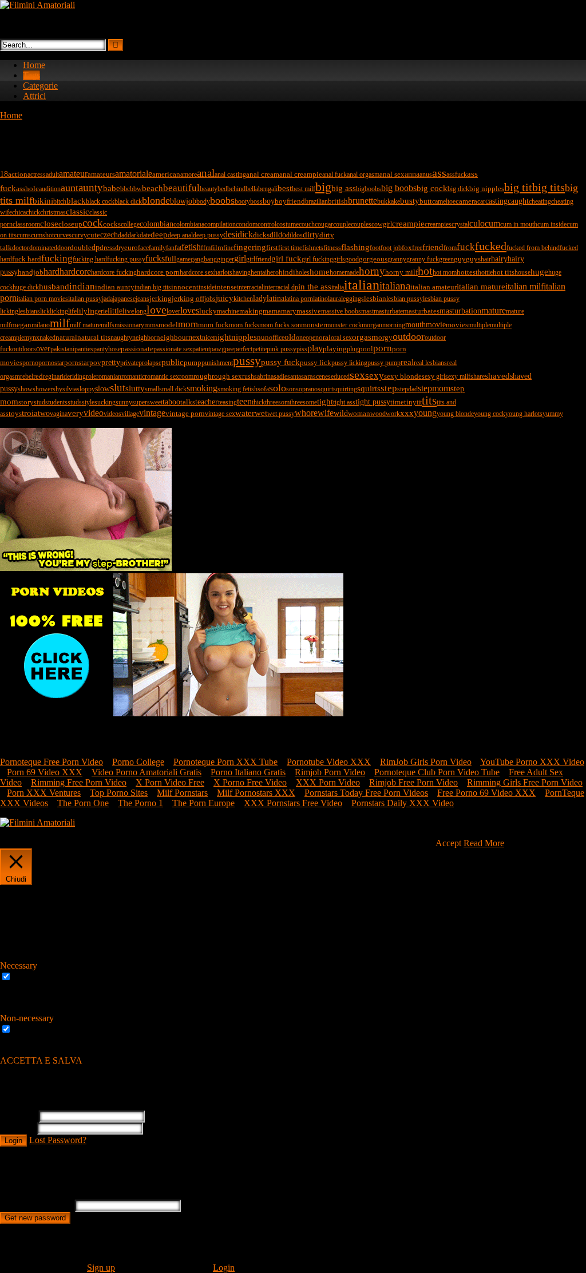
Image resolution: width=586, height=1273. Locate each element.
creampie (408, 223)
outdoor (409, 336)
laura (334, 299)
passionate (137, 348)
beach (152, 188)
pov (95, 362)
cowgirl (381, 224)
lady (260, 298)
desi (230, 234)
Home (34, 65)
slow (102, 388)
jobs (210, 299)
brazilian (316, 201)
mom (188, 324)
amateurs (101, 174)
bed (222, 189)
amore (188, 174)
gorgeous (373, 259)
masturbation (460, 310)
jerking (160, 298)
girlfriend (258, 259)
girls (339, 259)
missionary (129, 325)
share (477, 376)
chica (19, 212)
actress (36, 174)
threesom (277, 402)
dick (245, 234)
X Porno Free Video (250, 782)
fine (228, 248)
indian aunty (114, 287)
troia (30, 413)
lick (45, 311)
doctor (20, 248)
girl (240, 258)
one (301, 338)
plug (353, 349)
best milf (303, 189)
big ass (343, 188)
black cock (100, 201)
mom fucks (244, 325)
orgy (385, 337)
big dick (458, 189)
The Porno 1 (140, 803)
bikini (43, 200)
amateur (73, 174)
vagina (59, 414)
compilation (220, 224)
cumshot (42, 235)
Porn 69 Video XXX (44, 772)
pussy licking (349, 363)
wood (378, 414)
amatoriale (133, 174)
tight (325, 401)
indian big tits (152, 287)
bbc (125, 189)
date (145, 235)
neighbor (144, 338)
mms (151, 324)
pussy (247, 361)
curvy (79, 235)
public (172, 362)
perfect (243, 349)
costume (287, 224)
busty (409, 200)
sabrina (264, 376)
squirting (345, 389)
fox (407, 247)
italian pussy (85, 299)
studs (75, 402)
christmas (53, 212)
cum (492, 223)
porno (30, 363)
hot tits (503, 272)
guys (473, 259)
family (157, 248)
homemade (344, 272)
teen (244, 401)
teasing (227, 402)
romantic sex (162, 376)
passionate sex (172, 349)
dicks (261, 235)
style (88, 402)
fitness (332, 248)
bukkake (388, 201)
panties (83, 349)
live (128, 311)
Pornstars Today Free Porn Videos (366, 793)
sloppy (86, 389)
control (267, 224)
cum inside (552, 224)
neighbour (172, 337)
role (91, 376)
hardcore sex (197, 272)
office (276, 338)
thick (258, 402)
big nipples (486, 188)
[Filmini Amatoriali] (37, 5)
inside (207, 287)
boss (256, 201)
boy (269, 200)
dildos (294, 235)
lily (82, 311)
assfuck (456, 174)
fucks (155, 258)
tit (419, 402)
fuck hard (26, 259)
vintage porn (185, 413)
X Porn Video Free (170, 782)
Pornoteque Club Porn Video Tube (437, 772)
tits (429, 400)
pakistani (62, 349)
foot (375, 248)
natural (66, 337)
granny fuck (422, 259)
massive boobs (341, 311)
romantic (133, 376)
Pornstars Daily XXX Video (402, 803)
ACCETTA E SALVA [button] (41, 1060)
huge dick (26, 287)
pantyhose (107, 349)
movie (436, 324)
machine (228, 311)
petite (259, 349)
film (217, 247)
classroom (26, 224)
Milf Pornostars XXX (256, 793)
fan (170, 248)
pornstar (76, 362)
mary (288, 311)
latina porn (298, 299)
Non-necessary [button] (27, 1018)
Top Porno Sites (119, 793)
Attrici (34, 96)
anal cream (262, 174)
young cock (489, 414)
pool (366, 348)
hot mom (445, 272)
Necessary (32, 977)
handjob (30, 272)
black (76, 200)
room (186, 376)
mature (493, 310)
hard (51, 271)
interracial (250, 287)
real (407, 362)
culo (477, 223)
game (183, 259)
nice (207, 338)
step (389, 388)
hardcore (75, 271)
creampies (438, 224)
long (140, 311)
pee (229, 349)
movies (457, 324)
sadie (280, 376)
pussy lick (315, 362)
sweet (155, 402)
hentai (259, 272)
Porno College (138, 762)
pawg (217, 349)
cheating (540, 201)
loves (189, 310)
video (94, 413)
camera (466, 201)
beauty (208, 189)
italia (337, 287)
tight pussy (372, 401)
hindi (287, 272)
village (130, 414)
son (291, 389)
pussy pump (384, 363)
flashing (355, 247)
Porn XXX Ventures (44, 793)
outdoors (24, 349)
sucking (105, 402)
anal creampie (300, 174)
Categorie (40, 85)
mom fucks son (280, 325)
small (152, 389)
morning (393, 325)
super (139, 402)
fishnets (312, 248)
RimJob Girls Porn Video (426, 762)
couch (307, 224)
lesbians (29, 311)
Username (18, 1116)
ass (439, 172)
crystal (460, 224)
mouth (415, 324)
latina (275, 298)
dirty (311, 234)
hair (486, 259)
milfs (107, 325)
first (272, 247)
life (72, 311)
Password (17, 1128)
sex (357, 374)
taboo (171, 401)
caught (518, 200)
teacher (206, 401)
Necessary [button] (18, 965)
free (417, 248)
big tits (548, 187)
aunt (69, 187)
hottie (485, 272)
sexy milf (457, 376)
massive (308, 311)
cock (92, 223)
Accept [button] (448, 843)
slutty (135, 388)
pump (192, 362)
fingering (249, 247)
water (245, 413)
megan (21, 324)
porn (382, 348)
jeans (142, 299)
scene (320, 376)
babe (111, 188)
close (49, 223)
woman (359, 413)
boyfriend (290, 201)
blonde (156, 200)
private (129, 363)
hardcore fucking (114, 272)
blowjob (183, 200)
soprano (307, 389)
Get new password (35, 1217)
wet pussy (281, 414)
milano (40, 325)
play (315, 348)
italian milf (524, 286)
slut (117, 388)
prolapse (149, 363)
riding (78, 376)
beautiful (181, 188)
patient (201, 349)
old (290, 337)
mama (272, 311)
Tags (31, 75)
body (203, 201)
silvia (69, 389)
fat (178, 248)
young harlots (524, 414)
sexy (374, 375)
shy (57, 389)
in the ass (314, 286)
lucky (208, 311)
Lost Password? (57, 1140)
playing (335, 348)
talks (187, 402)
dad (123, 235)
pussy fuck (280, 362)
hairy (499, 258)
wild (341, 413)
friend (433, 247)
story (26, 402)
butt (425, 201)
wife (326, 412)
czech (109, 234)
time (397, 402)
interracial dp (280, 287)
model (168, 324)
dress (107, 247)
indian (82, 286)
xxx (407, 413)
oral (325, 337)
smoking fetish (237, 389)
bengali (268, 189)
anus (425, 174)
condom (247, 224)
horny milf (401, 272)
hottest (467, 272)
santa (294, 376)
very (76, 413)
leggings (352, 299)
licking (59, 311)
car (481, 201)
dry (119, 248)
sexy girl (433, 376)
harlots (223, 272)
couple (342, 224)
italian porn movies (42, 299)
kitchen (243, 299)
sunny (124, 402)
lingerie (98, 311)
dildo (278, 234)
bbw (136, 189)
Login (13, 1140)
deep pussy (208, 235)
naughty (121, 338)
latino (320, 299)
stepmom (434, 388)
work (393, 414)
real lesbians (430, 363)
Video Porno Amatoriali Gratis (146, 772)
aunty (90, 187)
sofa (263, 389)
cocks (112, 224)
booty (242, 201)
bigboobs (368, 189)
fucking (57, 258)
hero (273, 272)
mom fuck (213, 324)
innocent (185, 287)
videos (112, 414)
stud (39, 402)
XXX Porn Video (328, 782)
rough (202, 376)
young (425, 413)
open (312, 338)
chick (33, 212)
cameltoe (444, 201)
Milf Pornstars (182, 793)
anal (206, 173)
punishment (217, 363)
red (38, 376)
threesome (303, 402)
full (170, 258)
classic (77, 211)
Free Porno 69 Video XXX (486, 793)
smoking (202, 388)
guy (460, 259)
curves (63, 235)
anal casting (230, 174)
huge (539, 271)
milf (60, 323)
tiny (410, 402)
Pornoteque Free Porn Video (51, 762)
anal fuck (334, 174)
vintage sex (220, 414)
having (241, 272)
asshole (27, 188)
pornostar (51, 363)
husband (54, 286)
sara (307, 376)
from (450, 248)
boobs (222, 200)
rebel (26, 376)
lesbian (375, 298)
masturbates (421, 311)
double (81, 247)
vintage (152, 413)
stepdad (407, 389)
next (195, 337)
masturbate (388, 311)
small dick (173, 389)
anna (412, 174)
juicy (224, 298)
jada (107, 299)
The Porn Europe (203, 803)
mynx (31, 338)
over (43, 348)
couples (361, 224)
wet (261, 413)
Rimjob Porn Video (330, 772)
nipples (244, 337)
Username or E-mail (36, 1205)
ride (65, 376)
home (320, 271)
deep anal (180, 235)
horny (372, 271)
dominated (43, 248)
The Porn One (83, 803)
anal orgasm (363, 174)
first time (290, 248)
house (522, 272)
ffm (206, 248)
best (285, 188)
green (446, 259)
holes (302, 272)
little (115, 310)
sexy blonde (403, 376)
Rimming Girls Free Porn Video (525, 782)
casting (496, 200)
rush (248, 376)
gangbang (204, 259)
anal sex (392, 174)
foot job (391, 248)
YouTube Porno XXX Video (532, 762)
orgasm (365, 337)
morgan (372, 325)
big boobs (399, 188)
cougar (324, 224)
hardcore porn (158, 272)
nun (263, 337)
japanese (124, 299)
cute (93, 235)
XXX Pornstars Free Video (293, 803)
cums (24, 235)
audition (50, 189)
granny (396, 259)
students (56, 402)
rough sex (227, 376)
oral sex (341, 338)
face (143, 248)
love (156, 309)
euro (131, 247)
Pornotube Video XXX (329, 762)
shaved (497, 375)
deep (159, 234)
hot (425, 270)
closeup (70, 224)
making (251, 311)
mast (367, 311)
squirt (325, 389)
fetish (191, 246)
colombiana (188, 224)
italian (361, 284)
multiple (479, 325)
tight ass (344, 402)
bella (252, 189)
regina (51, 376)
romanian (108, 376)
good (352, 259)
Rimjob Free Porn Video (413, 782)
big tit (518, 187)
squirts (369, 388)
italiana (394, 286)
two (44, 413)
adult (52, 174)
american (166, 174)
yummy (553, 414)
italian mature (481, 286)
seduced (339, 376)
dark (134, 235)
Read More (484, 843)
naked (47, 338)
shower (43, 389)
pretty (110, 362)
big (323, 187)
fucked (490, 246)
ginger (225, 259)
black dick (128, 201)
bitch (59, 201)
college (130, 224)
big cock (432, 188)
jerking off (188, 298)
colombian (156, 223)
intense (226, 287)
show (25, 389)
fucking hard (90, 259)
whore (306, 413)
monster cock (344, 325)
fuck (466, 246)
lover (173, 311)
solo (277, 388)
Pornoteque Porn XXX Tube (225, 762)
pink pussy (281, 349)
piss (301, 349)
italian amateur (433, 287)
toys (15, 413)
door (63, 248)
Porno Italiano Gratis (248, 772)
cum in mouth (518, 224)
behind (236, 189)
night (222, 337)
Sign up (101, 1267)
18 (4, 174)
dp (96, 247)
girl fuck (286, 258)
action (17, 174)
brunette (362, 200)
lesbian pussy (404, 299)
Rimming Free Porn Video (78, 782)
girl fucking (317, 259)
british (338, 201)
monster (313, 324)
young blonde (455, 414)
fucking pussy (126, 259)
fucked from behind (533, 248)
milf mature (85, 325)
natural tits (93, 337)
